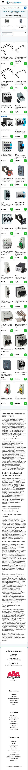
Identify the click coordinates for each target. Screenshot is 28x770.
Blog (13, 704)
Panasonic (14, 749)
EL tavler (11, 11)
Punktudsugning (13, 723)
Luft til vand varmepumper (14, 756)
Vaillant (14, 752)
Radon (14, 725)
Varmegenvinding (14, 718)
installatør (13, 741)
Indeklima (13, 721)
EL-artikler (5, 11)
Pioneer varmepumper (14, 751)
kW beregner (13, 760)
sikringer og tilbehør (19, 462)
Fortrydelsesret (14, 700)
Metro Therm (13, 747)
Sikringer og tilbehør (19, 11)
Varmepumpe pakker (13, 754)
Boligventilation (13, 719)
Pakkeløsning (14, 716)
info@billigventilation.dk (15, 665)
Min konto (13, 694)
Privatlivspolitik (14, 702)
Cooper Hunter (14, 745)
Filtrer (4, 34)
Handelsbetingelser (13, 698)
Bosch (13, 743)
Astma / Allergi (14, 729)
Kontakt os (14, 696)
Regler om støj (14, 758)
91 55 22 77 (14, 663)
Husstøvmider (14, 727)
